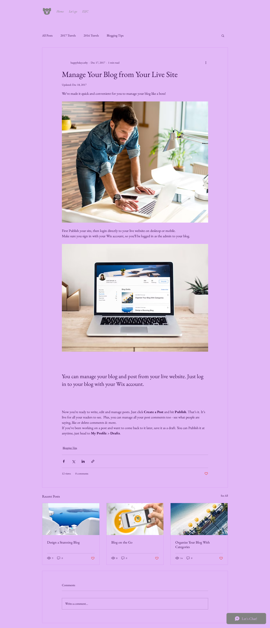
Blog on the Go (121, 542)
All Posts (47, 35)
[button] (223, 35)
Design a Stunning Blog (63, 542)
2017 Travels (68, 35)
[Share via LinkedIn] (83, 461)
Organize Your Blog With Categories (192, 544)
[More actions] (205, 62)
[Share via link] (93, 461)
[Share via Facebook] (64, 461)
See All (224, 495)
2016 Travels (91, 35)
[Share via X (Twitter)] (73, 461)
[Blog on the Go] (135, 519)
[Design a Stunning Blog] (70, 519)
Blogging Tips (115, 35)
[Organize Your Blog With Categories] (199, 519)
